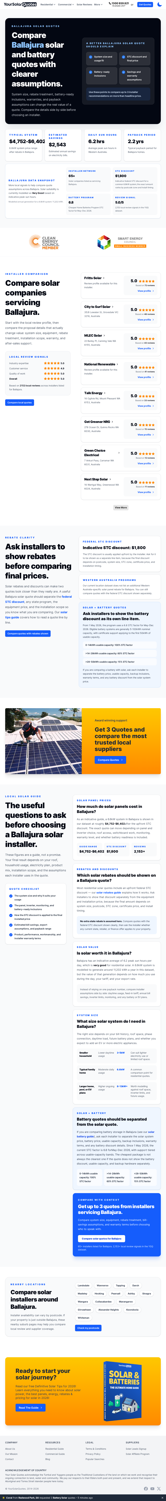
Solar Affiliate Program (137, 1454)
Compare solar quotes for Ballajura (101, 1238)
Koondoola (132, 1309)
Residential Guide (54, 1448)
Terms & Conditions (96, 1448)
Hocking (99, 1293)
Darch (135, 1285)
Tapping (120, 1285)
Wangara (83, 1301)
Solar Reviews (84, 4)
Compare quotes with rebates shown (27, 633)
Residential (47, 4)
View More (121, 507)
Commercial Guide (55, 1454)
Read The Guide (28, 1407)
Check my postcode (88, 1328)
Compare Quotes (108, 759)
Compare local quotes (19, 402)
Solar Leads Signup (136, 1448)
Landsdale (83, 1285)
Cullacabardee (103, 1301)
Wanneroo (102, 1285)
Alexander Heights (108, 1309)
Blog (47, 1459)
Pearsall (115, 1293)
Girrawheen (84, 1309)
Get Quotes (145, 4)
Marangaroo (126, 1301)
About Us (10, 1448)
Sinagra (146, 1293)
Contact (9, 1459)
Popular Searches (95, 1459)
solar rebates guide (108, 892)
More (97, 4)
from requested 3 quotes (49, 1497)
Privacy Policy (93, 1454)
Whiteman (83, 1317)
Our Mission (11, 1454)
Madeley (82, 1293)
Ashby (131, 1293)
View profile (144, 290)
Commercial (64, 4)
